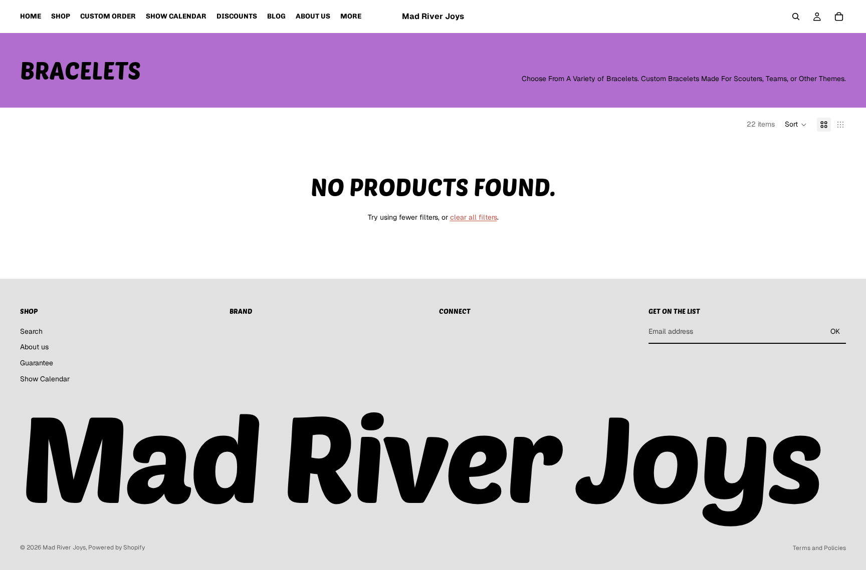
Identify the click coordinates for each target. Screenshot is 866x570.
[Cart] (839, 17)
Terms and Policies (819, 548)
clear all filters (473, 217)
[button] (796, 125)
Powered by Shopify (116, 547)
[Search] (796, 17)
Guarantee (36, 362)
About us (34, 346)
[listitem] (350, 17)
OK (835, 331)
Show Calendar (45, 378)
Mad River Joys (64, 547)
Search (31, 331)
